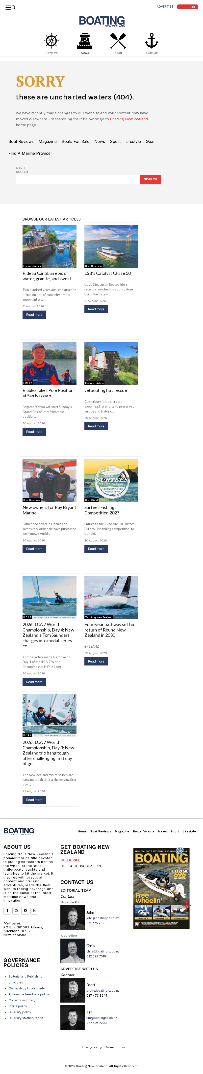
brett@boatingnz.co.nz (103, 990)
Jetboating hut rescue (105, 390)
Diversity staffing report (26, 1018)
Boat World (91, 500)
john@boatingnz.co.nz (102, 918)
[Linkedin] (34, 911)
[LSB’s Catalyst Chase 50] (111, 246)
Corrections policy (22, 1000)
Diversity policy (20, 1012)
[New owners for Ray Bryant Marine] (49, 480)
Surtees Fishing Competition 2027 (101, 510)
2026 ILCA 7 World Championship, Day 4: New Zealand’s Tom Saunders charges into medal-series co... (48, 635)
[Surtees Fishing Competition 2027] (111, 480)
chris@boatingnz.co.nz (103, 951)
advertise (165, 6)
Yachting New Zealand (98, 617)
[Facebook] (7, 911)
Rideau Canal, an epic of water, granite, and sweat (47, 275)
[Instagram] (16, 911)
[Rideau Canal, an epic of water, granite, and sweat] (49, 246)
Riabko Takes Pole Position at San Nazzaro (48, 392)
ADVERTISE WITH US (79, 969)
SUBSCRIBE (70, 860)
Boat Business (93, 266)
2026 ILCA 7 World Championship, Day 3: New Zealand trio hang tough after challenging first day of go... (48, 752)
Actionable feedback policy (29, 994)
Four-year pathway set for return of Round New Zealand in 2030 (109, 630)
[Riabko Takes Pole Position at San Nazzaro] (49, 363)
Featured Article (94, 383)
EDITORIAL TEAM (75, 890)
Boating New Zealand (129, 119)
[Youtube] (25, 911)
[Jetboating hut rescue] (111, 363)
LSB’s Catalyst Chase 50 (107, 273)
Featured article (32, 266)
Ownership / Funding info (27, 988)
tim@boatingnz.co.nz (101, 1018)
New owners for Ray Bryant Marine (49, 510)
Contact (67, 896)
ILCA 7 (27, 617)
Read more (34, 314)
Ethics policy (18, 1006)
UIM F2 (27, 383)
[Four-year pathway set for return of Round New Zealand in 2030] (111, 597)
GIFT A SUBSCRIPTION (80, 866)
